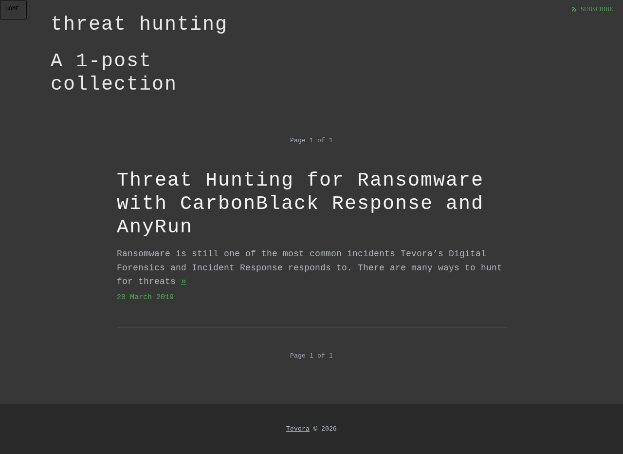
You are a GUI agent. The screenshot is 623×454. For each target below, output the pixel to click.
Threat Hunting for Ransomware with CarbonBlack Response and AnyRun (300, 204)
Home (12, 8)
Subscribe (596, 9)
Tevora (298, 429)
